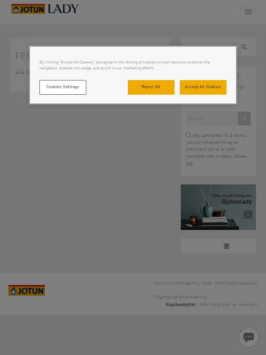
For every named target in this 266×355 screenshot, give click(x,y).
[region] (133, 75)
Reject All (151, 87)
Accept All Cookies (203, 87)
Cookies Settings (62, 87)
